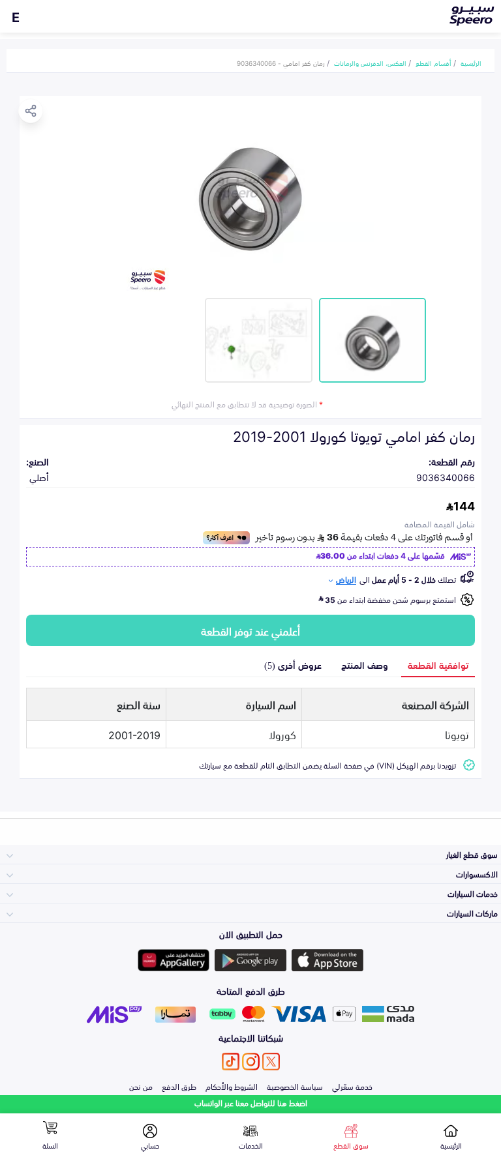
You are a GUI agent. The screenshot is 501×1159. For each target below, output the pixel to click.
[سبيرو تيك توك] (230, 1061)
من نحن (141, 1086)
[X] (271, 1061)
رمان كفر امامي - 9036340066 (281, 62)
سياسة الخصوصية (295, 1086)
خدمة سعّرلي (352, 1086)
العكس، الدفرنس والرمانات (370, 62)
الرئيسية (471, 62)
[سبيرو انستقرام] (251, 1061)
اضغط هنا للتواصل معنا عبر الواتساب (250, 1102)
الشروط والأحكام (231, 1086)
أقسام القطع (433, 62)
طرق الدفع (179, 1086)
